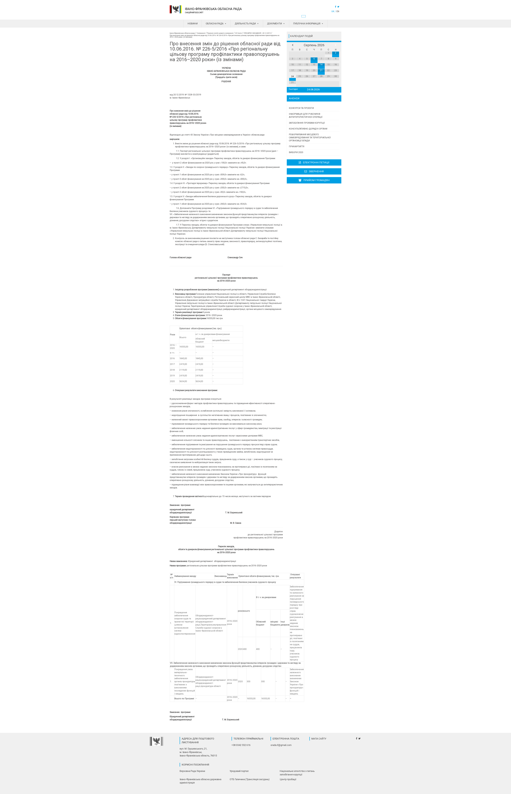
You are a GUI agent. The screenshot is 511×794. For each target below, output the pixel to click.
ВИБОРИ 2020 (296, 152)
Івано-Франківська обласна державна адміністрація (200, 781)
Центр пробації (288, 779)
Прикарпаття (296, 146)
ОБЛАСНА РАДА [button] (214, 23)
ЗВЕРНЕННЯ (316, 171)
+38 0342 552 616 (241, 745)
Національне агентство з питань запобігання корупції (297, 773)
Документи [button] (274, 23)
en (337, 11)
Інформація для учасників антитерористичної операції (305, 115)
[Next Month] (335, 45)
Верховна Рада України (192, 771)
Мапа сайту (318, 738)
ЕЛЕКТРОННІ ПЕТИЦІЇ (316, 162)
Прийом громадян (316, 180)
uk (332, 11)
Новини (193, 23)
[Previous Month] (292, 45)
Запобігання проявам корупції (307, 123)
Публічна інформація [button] (306, 23)
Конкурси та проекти (301, 108)
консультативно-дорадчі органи (308, 128)
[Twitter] (338, 6)
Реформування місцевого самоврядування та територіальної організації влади (310, 137)
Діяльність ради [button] (245, 23)
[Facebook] (336, 6)
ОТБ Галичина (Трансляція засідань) (249, 779)
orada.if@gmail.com (281, 745)
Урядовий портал (239, 771)
